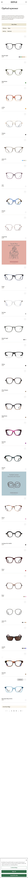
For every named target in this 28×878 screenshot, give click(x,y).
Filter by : (5, 28)
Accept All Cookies (14, 875)
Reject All (14, 871)
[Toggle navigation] (2, 2)
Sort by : (4, 31)
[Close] (26, 860)
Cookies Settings (14, 867)
